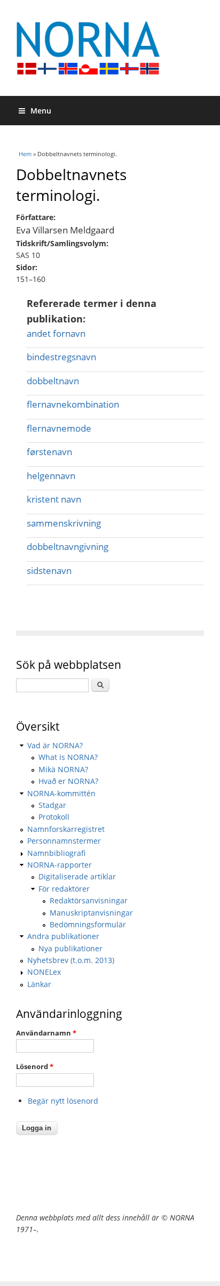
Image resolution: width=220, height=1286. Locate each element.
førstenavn (49, 452)
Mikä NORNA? (63, 769)
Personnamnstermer (64, 841)
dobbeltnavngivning (67, 546)
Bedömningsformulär (88, 924)
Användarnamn (46, 1033)
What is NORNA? (68, 757)
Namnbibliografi (56, 853)
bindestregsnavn (61, 357)
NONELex (44, 972)
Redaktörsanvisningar (89, 900)
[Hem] (110, 48)
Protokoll (53, 817)
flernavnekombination (73, 404)
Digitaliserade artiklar (77, 876)
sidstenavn (49, 570)
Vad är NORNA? (55, 745)
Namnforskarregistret (66, 829)
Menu (40, 111)
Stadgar (52, 805)
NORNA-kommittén (61, 793)
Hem (25, 154)
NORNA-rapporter (59, 865)
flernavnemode (59, 428)
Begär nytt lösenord (63, 1101)
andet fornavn (56, 333)
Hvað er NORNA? (68, 781)
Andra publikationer (63, 936)
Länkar (39, 984)
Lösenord (34, 1066)
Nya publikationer (70, 948)
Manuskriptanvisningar (91, 913)
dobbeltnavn (53, 381)
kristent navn (54, 499)
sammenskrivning (64, 523)
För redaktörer (64, 889)
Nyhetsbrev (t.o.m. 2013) (70, 960)
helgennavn (51, 476)
